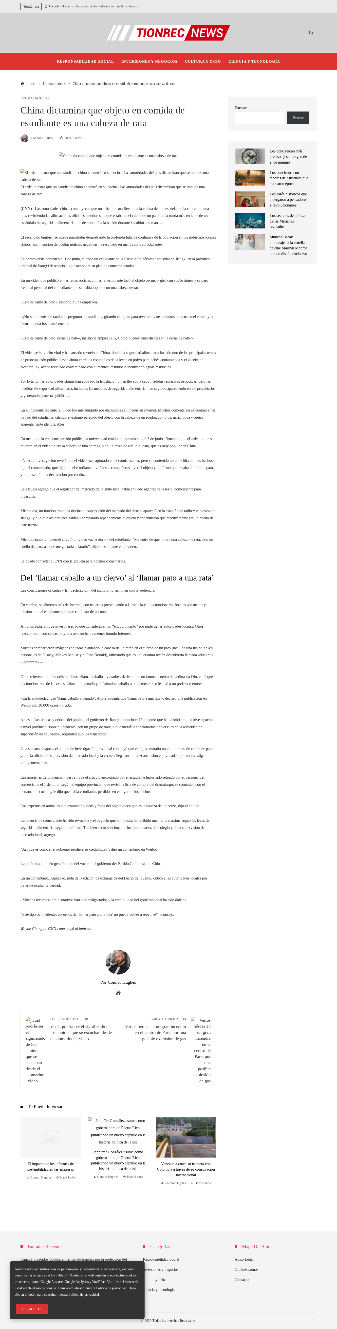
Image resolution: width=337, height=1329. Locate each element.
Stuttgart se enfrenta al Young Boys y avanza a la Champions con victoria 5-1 (186, 1163)
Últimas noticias (35, 98)
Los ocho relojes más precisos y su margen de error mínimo (288, 156)
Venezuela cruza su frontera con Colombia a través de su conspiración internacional (119, 1169)
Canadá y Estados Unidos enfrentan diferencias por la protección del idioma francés (96, 6)
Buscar (241, 108)
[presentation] (45, 5)
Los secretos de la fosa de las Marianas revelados (287, 221)
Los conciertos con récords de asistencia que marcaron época (289, 178)
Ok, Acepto (32, 1309)
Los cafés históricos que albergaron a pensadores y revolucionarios (288, 199)
